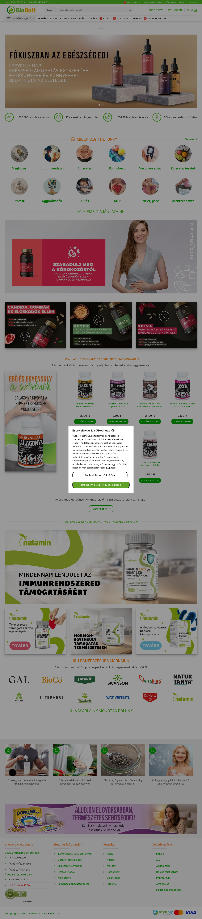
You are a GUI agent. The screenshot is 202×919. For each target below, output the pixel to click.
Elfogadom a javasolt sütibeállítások (101, 484)
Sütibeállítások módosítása (100, 475)
